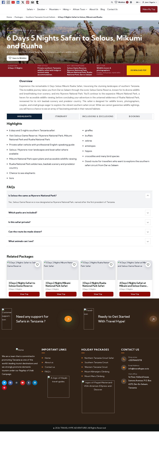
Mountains (54, 9)
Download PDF (139, 70)
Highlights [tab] (24, 116)
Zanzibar (41, 9)
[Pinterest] (27, 2)
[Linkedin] (18, 2)
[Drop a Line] (123, 359)
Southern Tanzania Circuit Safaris (40, 17)
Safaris (30, 9)
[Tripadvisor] (32, 2)
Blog (103, 9)
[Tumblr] (37, 2)
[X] (23, 2)
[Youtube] (13, 2)
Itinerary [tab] (61, 116)
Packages (19, 17)
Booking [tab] (134, 116)
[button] (79, 195)
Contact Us (112, 9)
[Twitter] (4, 382)
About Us (93, 9)
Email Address (133, 365)
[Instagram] (8, 2)
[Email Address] (123, 367)
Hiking (66, 9)
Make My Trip (149, 9)
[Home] (20, 350)
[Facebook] (3, 2)
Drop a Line (132, 357)
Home (9, 17)
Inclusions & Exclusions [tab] (97, 116)
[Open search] (112, 2)
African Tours (79, 9)
